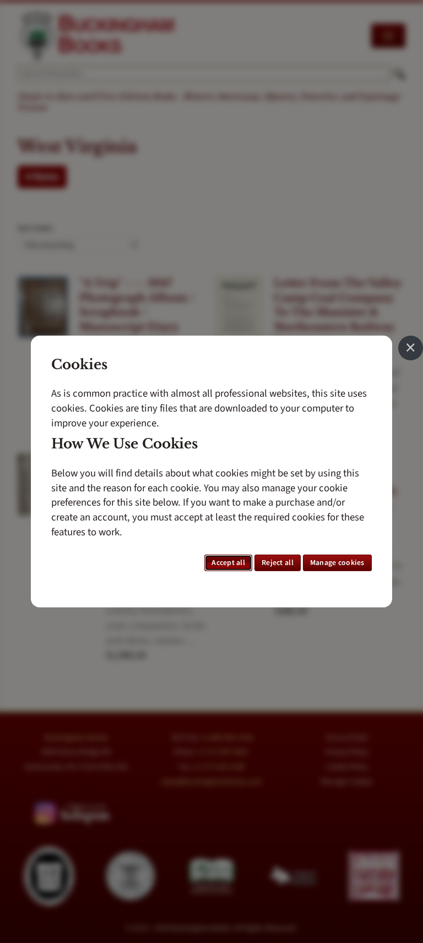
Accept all (228, 562)
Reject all (278, 562)
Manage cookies (337, 562)
